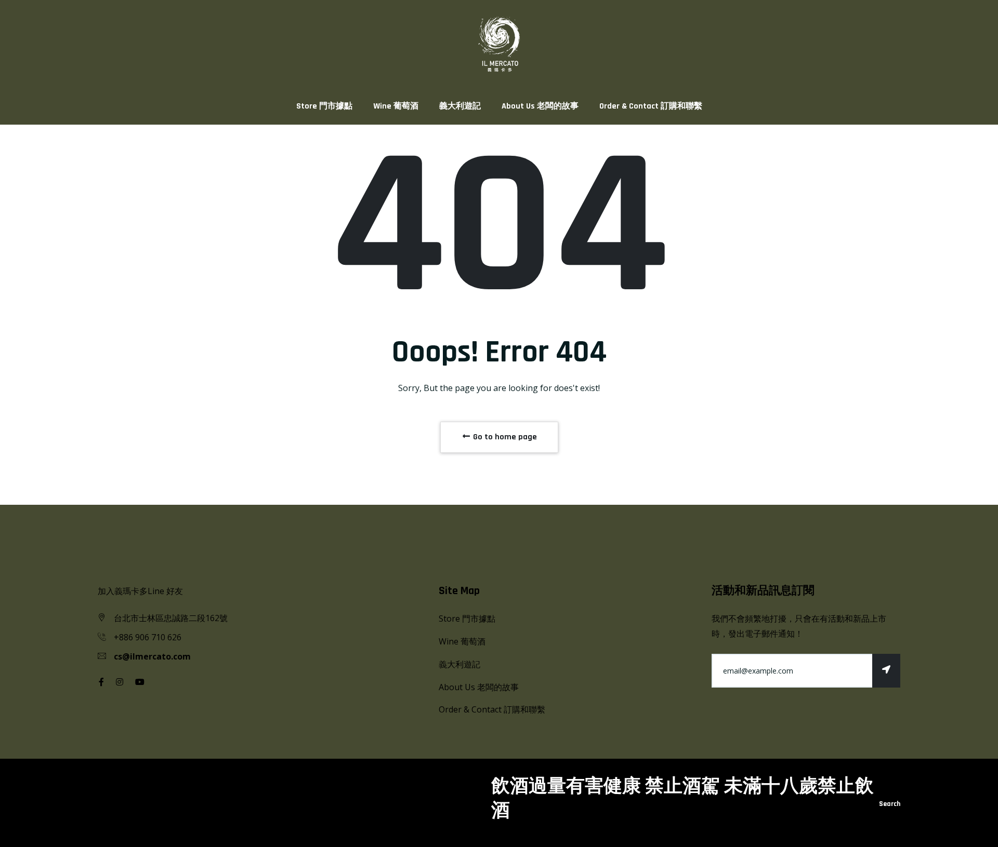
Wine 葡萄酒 (395, 106)
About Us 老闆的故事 (540, 106)
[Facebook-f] (101, 682)
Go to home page (504, 437)
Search (889, 804)
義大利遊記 (460, 106)
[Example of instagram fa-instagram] (119, 682)
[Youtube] (140, 682)
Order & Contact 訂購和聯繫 (650, 106)
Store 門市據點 (324, 106)
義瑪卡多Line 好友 (148, 591)
